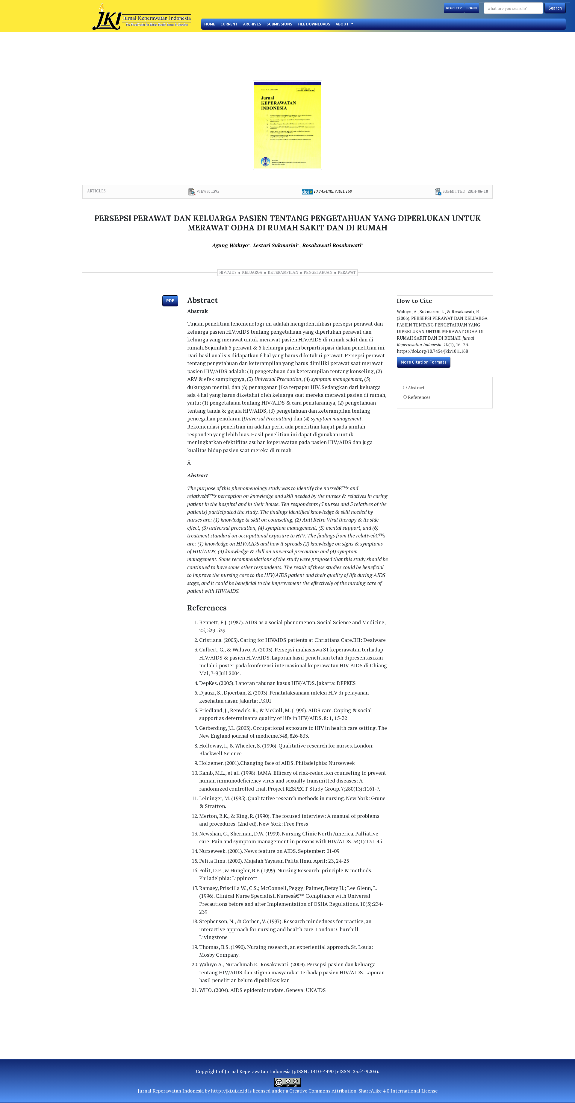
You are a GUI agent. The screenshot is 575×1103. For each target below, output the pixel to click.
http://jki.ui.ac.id (229, 1090)
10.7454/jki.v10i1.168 (333, 191)
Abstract (416, 388)
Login (472, 8)
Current (229, 24)
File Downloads (314, 24)
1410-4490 (322, 1071)
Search (555, 8)
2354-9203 (364, 1071)
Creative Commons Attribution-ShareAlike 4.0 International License (363, 1090)
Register (454, 8)
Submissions (279, 24)
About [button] (343, 24)
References (419, 397)
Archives (252, 24)
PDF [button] (170, 300)
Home (209, 24)
